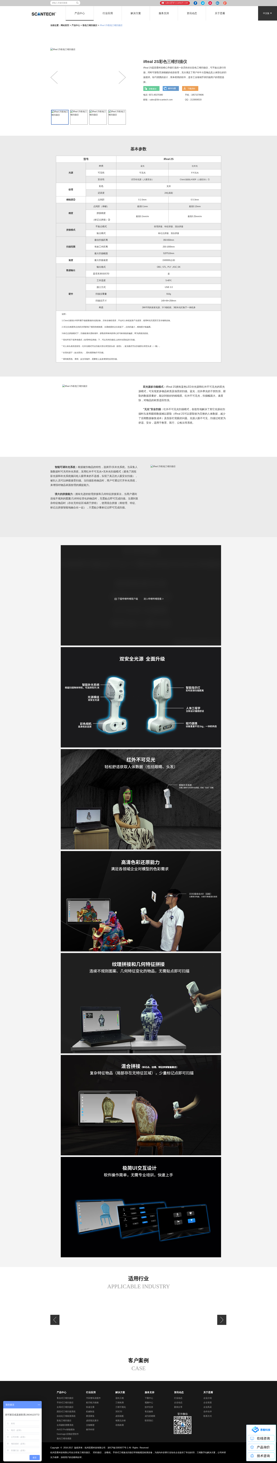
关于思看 (220, 13)
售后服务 (149, 1411)
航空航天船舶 (92, 1402)
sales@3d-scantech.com (176, 3)
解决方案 (136, 13)
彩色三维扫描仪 (90, 25)
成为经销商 (150, 1416)
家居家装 (90, 1416)
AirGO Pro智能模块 (66, 1429)
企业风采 (207, 1407)
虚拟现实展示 (92, 1420)
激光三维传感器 (64, 1438)
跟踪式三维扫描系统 (66, 1411)
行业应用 (108, 13)
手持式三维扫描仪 (65, 1402)
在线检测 (119, 1425)
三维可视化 (120, 1407)
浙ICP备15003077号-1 (118, 1447)
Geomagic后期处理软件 (68, 1434)
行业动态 (178, 1398)
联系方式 (207, 1416)
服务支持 (164, 13)
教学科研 (90, 1429)
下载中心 (149, 1398)
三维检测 (119, 1402)
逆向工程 (119, 1398)
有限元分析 (120, 1420)
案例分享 (178, 1407)
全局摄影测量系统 (65, 1425)
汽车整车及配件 (93, 1398)
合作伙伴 (207, 1411)
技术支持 (149, 1407)
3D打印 (118, 1411)
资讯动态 (192, 13)
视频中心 (149, 1402)
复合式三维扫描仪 (65, 1398)
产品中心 (80, 13)
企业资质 (207, 1402)
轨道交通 (90, 1407)
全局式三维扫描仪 (65, 1407)
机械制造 (90, 1411)
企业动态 (178, 1402)
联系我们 (149, 1420)
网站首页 (65, 25)
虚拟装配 (119, 1416)
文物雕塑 (90, 1425)
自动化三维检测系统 (66, 1416)
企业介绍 (207, 1398)
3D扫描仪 (97, 1452)
